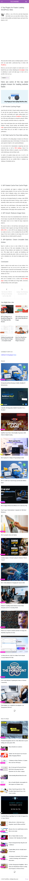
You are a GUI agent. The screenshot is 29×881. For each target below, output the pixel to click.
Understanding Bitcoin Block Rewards (17, 775)
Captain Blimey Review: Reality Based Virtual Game (17, 850)
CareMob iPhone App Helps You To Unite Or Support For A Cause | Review (14, 817)
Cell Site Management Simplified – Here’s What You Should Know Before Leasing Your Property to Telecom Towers (18, 866)
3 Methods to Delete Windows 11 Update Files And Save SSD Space (18, 761)
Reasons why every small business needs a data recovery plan (18, 830)
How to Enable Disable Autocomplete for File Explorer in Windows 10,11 (18, 783)
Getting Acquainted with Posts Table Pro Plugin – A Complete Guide (7, 339)
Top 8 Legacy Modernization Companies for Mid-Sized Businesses (13, 511)
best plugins (22, 70)
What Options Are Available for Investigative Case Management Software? (12, 706)
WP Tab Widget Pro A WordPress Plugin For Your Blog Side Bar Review (6, 319)
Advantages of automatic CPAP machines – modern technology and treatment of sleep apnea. (18, 858)
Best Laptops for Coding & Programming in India (12, 457)
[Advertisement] (14, 25)
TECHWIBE (14, 1)
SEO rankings (18, 148)
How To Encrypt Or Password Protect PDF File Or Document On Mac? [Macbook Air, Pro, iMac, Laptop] (17, 769)
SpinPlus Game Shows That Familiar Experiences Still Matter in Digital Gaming (13, 434)
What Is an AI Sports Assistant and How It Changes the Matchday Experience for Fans (14, 631)
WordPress (3, 65)
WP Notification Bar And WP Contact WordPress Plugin (22, 318)
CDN (2, 127)
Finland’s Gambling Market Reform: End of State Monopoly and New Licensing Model (12, 606)
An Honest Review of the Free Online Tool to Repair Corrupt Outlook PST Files (13, 656)
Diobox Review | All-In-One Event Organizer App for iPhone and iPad (17, 823)
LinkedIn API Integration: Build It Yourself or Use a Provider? (13, 409)
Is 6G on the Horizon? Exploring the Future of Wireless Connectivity (13, 681)
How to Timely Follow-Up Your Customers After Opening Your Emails (18, 837)
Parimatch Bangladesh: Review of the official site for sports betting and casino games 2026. (14, 741)
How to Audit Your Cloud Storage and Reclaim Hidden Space (13, 481)
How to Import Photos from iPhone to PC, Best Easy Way (14, 505)
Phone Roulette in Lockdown (15, 747)
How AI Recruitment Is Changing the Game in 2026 (13, 582)
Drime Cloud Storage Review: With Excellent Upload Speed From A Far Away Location (17, 791)
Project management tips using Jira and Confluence (18, 843)
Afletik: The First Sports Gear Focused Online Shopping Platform (18, 754)
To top (26, 879)
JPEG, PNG (4, 230)
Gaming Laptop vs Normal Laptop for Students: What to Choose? (14, 559)
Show (7, 77)
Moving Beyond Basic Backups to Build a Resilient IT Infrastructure (13, 384)
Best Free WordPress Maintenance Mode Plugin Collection (21, 339)
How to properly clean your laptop (9, 535)
